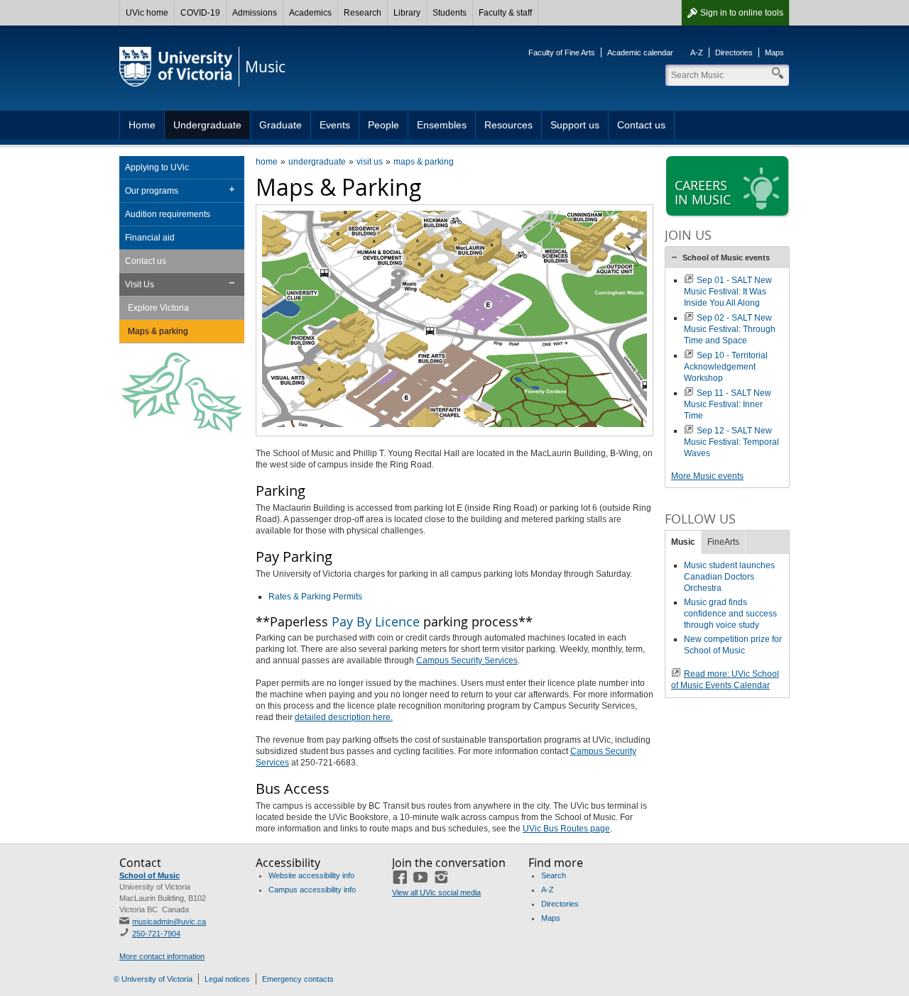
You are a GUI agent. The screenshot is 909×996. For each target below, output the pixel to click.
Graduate (280, 125)
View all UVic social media (436, 892)
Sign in (741, 13)
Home (142, 125)
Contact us (641, 125)
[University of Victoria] (176, 67)
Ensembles (442, 125)
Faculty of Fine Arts (561, 52)
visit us (369, 162)
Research (362, 13)
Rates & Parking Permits (315, 597)
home (267, 162)
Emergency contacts (298, 979)
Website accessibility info (311, 875)
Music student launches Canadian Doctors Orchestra (729, 576)
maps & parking (423, 162)
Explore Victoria (158, 308)
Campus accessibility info (312, 889)
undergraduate (317, 162)
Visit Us (139, 284)
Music (683, 542)
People (383, 125)
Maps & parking (158, 331)
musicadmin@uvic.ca (169, 921)
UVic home (147, 13)
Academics (310, 13)
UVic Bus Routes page (566, 829)
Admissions (254, 13)
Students (449, 13)
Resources (508, 125)
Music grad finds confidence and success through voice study (730, 613)
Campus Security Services (467, 660)
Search (553, 875)
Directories (734, 52)
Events (335, 125)
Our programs (151, 191)
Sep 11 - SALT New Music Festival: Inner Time (727, 404)
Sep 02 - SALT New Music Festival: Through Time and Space (729, 329)
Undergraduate (207, 125)
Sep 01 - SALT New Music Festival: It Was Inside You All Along (728, 291)
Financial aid (150, 238)
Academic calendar (640, 52)
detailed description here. (344, 717)
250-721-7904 (156, 933)
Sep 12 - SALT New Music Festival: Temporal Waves (731, 442)
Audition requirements (167, 214)
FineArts (723, 542)
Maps (774, 52)
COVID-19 (200, 13)
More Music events (707, 476)
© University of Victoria (153, 979)
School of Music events (726, 257)
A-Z (696, 52)
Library (406, 13)
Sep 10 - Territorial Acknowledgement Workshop (726, 366)
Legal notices (227, 979)
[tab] (727, 257)
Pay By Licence (376, 621)
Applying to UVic (157, 167)
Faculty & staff (505, 13)
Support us (574, 125)
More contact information (162, 956)
